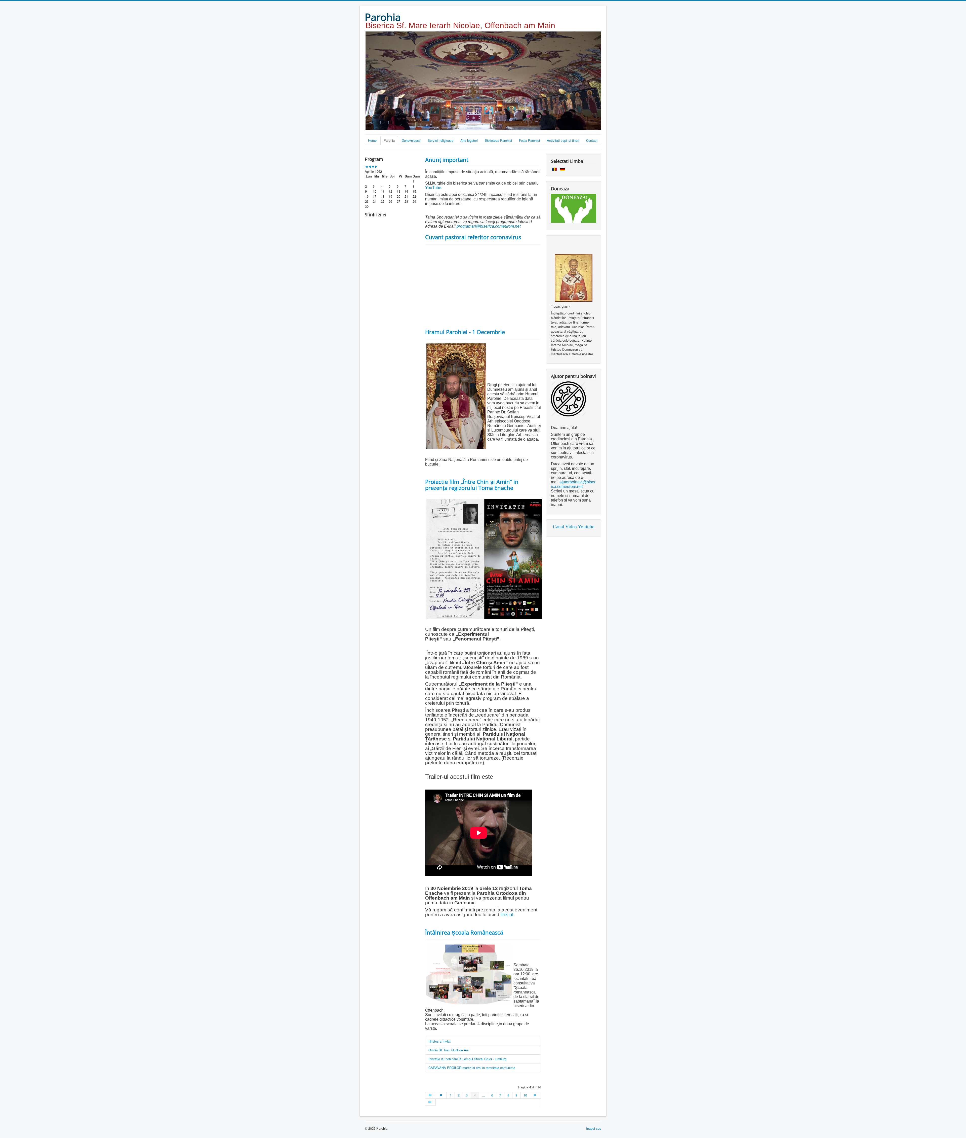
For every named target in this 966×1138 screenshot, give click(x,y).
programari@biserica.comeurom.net (488, 226)
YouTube (433, 188)
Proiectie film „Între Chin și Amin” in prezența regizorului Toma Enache (471, 484)
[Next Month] (376, 166)
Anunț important (446, 159)
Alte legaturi (469, 140)
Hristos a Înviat (439, 1041)
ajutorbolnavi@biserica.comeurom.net (573, 484)
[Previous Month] (369, 166)
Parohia (389, 140)
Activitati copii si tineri (563, 140)
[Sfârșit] (430, 1102)
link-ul (507, 914)
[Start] (430, 1095)
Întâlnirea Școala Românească (464, 932)
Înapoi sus (593, 1128)
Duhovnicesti (411, 140)
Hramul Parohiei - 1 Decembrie (465, 332)
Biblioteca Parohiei (498, 140)
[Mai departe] (535, 1095)
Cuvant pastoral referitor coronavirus (473, 237)
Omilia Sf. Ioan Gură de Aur (448, 1050)
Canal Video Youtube (573, 526)
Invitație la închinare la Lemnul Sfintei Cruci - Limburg (467, 1058)
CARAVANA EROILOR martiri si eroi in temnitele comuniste (471, 1067)
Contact (591, 140)
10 (525, 1095)
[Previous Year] (366, 166)
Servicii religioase (440, 140)
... (483, 1095)
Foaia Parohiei (529, 140)
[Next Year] (373, 166)
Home (372, 140)
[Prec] (441, 1095)
